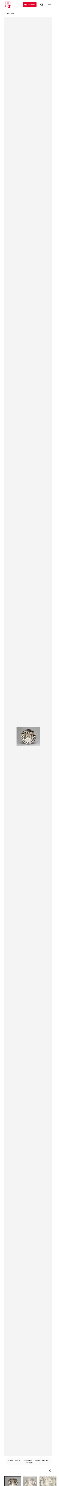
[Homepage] (7, 5)
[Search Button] (41, 4)
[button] (49, 1470)
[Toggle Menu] (49, 4)
